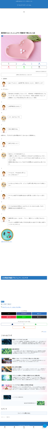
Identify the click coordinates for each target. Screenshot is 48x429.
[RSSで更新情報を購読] (24, 327)
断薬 (3, 301)
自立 (10, 304)
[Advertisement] (24, 21)
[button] (39, 67)
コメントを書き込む (24, 413)
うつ (3, 304)
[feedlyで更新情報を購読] (35, 324)
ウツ (6, 304)
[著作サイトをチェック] (12, 324)
